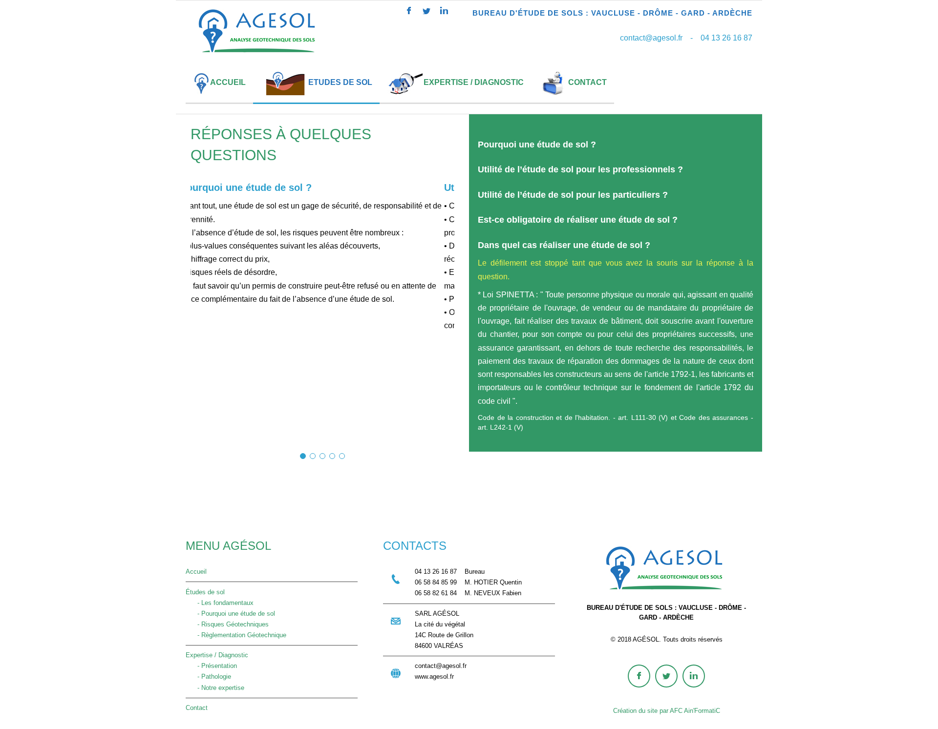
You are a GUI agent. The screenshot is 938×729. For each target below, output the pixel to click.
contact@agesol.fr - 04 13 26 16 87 (686, 38)
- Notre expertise (215, 687)
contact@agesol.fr (441, 665)
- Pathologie (208, 676)
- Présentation (211, 665)
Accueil (196, 571)
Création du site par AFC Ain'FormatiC (666, 710)
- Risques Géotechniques (227, 624)
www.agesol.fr (434, 676)
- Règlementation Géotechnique (236, 635)
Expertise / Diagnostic (217, 655)
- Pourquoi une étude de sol (230, 613)
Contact (197, 707)
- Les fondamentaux (220, 602)
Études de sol (205, 592)
